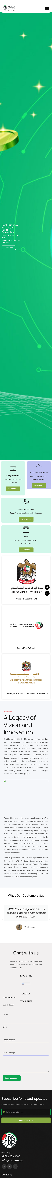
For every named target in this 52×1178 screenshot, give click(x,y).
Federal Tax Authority (26, 648)
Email (5, 1027)
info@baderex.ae (12, 1160)
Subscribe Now (24, 1120)
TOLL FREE (26, 1001)
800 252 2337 (8, 1005)
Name (5, 1014)
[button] (47, 8)
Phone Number (9, 1040)
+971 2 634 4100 (10, 1156)
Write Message (9, 1052)
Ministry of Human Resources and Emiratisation (27, 693)
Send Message (11, 1078)
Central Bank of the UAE (26, 599)
